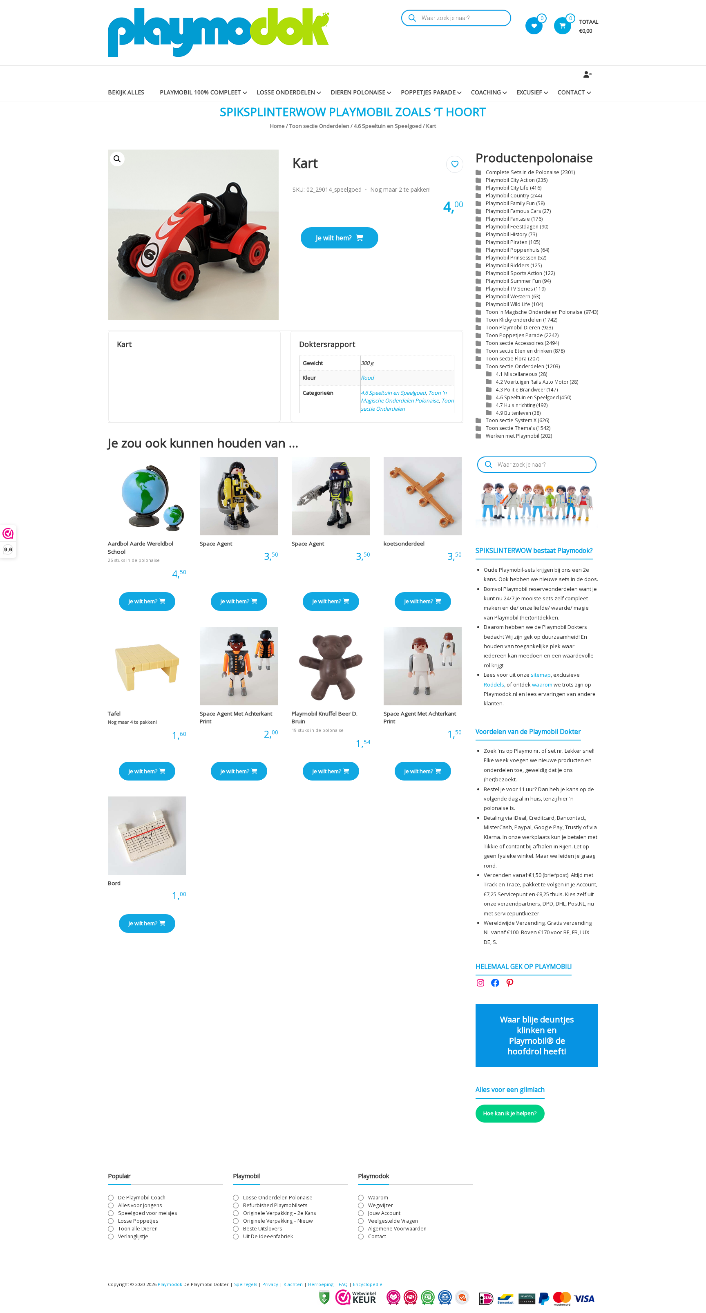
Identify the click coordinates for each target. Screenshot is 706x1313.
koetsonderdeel (404, 543)
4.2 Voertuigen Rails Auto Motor (532, 381)
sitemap (541, 674)
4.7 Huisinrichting (515, 405)
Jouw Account (384, 1213)
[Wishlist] (534, 25)
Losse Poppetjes (138, 1220)
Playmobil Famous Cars (513, 211)
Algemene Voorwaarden (397, 1228)
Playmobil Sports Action (514, 273)
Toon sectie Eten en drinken (519, 350)
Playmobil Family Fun (510, 203)
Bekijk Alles (126, 92)
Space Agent (216, 543)
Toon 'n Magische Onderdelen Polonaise (404, 397)
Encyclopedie (367, 1284)
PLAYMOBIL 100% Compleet (200, 92)
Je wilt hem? (334, 237)
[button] (117, 159)
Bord (114, 883)
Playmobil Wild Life (508, 304)
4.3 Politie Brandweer (520, 389)
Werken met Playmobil (512, 435)
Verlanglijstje (133, 1236)
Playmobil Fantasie (508, 218)
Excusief (529, 92)
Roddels (494, 684)
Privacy (270, 1284)
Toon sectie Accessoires (514, 343)
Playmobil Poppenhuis (512, 249)
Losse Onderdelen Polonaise (278, 1197)
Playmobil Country (507, 195)
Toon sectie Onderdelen (319, 126)
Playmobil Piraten (506, 242)
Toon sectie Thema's (510, 428)
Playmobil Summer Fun (513, 280)
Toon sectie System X (511, 420)
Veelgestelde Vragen (393, 1220)
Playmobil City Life (507, 187)
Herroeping (320, 1284)
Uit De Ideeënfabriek (268, 1236)
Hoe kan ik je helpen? (509, 1113)
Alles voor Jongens (140, 1205)
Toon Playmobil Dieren (513, 327)
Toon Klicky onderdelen (514, 319)
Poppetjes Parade (428, 92)
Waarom (378, 1197)
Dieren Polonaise (358, 92)
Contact (571, 92)
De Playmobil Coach (141, 1197)
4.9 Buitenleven (513, 412)
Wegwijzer (380, 1205)
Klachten (293, 1284)
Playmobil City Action (510, 180)
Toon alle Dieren (138, 1228)
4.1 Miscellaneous (517, 374)
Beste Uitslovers (262, 1228)
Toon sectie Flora (506, 358)
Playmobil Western (508, 296)
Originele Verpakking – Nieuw (278, 1220)
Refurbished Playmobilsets (275, 1205)
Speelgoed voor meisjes (147, 1213)
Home (277, 126)
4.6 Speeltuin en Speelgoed (388, 126)
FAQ (343, 1284)
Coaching (486, 92)
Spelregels (245, 1284)
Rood (367, 377)
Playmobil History (506, 234)
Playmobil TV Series (509, 288)
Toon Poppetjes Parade (514, 335)
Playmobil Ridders (507, 265)
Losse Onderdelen (286, 92)
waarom (542, 684)
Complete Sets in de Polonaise (522, 172)
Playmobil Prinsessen (511, 257)
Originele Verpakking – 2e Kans (279, 1213)
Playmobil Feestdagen (512, 226)
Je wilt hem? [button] (143, 601)
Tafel (114, 713)
